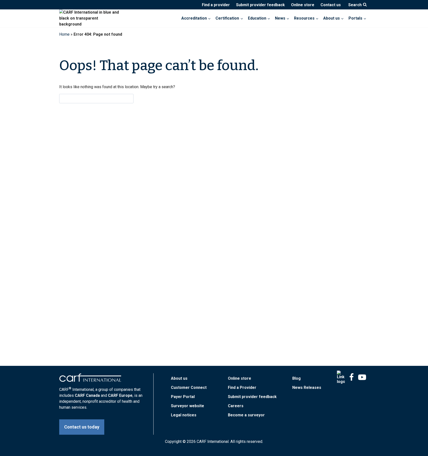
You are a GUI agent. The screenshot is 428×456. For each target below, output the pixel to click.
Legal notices (183, 415)
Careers (235, 405)
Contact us (331, 4)
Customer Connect (189, 387)
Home (64, 34)
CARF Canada (87, 395)
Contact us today (81, 426)
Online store (302, 4)
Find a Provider (242, 387)
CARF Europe (120, 395)
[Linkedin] (341, 377)
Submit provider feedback (260, 4)
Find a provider (216, 4)
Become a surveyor (246, 415)
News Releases (306, 387)
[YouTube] (362, 377)
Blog (296, 378)
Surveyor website (187, 405)
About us (179, 378)
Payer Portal (183, 396)
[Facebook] (351, 377)
